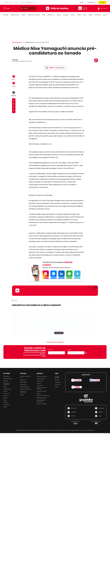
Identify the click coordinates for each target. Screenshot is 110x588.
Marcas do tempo (42, 403)
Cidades (5, 381)
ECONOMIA (65, 15)
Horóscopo (40, 385)
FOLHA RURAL (98, 15)
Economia (6, 393)
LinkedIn (57, 380)
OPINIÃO (90, 15)
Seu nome (50, 349)
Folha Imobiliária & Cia (25, 377)
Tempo (39, 393)
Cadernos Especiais (25, 389)
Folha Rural (6, 404)
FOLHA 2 (59, 15)
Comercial (39, 381)
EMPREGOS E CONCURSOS (34, 15)
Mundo (5, 398)
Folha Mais (23, 380)
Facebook (57, 384)
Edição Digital (40, 378)
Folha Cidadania (24, 386)
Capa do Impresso (42, 376)
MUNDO (79, 15)
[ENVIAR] (86, 353)
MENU (8, 8)
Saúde (5, 386)
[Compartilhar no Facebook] (13, 101)
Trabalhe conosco (42, 391)
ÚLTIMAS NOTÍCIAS (15, 15)
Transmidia (23, 384)
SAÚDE (43, 15)
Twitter (57, 386)
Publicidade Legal (41, 398)
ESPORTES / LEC (51, 15)
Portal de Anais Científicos (41, 400)
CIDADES (23, 15)
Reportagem (23, 382)
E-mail (69, 349)
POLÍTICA (73, 15)
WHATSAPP (5, 15)
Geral (4, 400)
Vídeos (5, 407)
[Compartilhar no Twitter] (13, 107)
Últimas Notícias (17, 42)
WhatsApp (6, 376)
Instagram (58, 382)
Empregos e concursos (6, 383)
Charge (39, 383)
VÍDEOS (105, 15)
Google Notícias (57, 377)
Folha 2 (5, 391)
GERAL (84, 15)
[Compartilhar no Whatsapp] (14, 110)
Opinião (5, 402)
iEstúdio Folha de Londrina (41, 388)
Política (5, 395)
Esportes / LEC (7, 389)
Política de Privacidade (43, 395)
